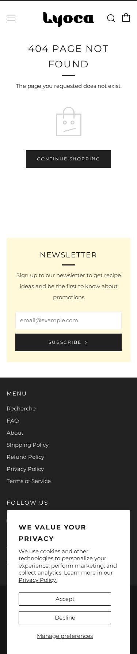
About (15, 432)
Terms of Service (29, 481)
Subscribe (65, 342)
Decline (65, 617)
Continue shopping (68, 158)
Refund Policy (25, 456)
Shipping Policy (28, 444)
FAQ (13, 420)
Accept (65, 598)
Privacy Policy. (38, 579)
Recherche (21, 408)
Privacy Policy (25, 468)
